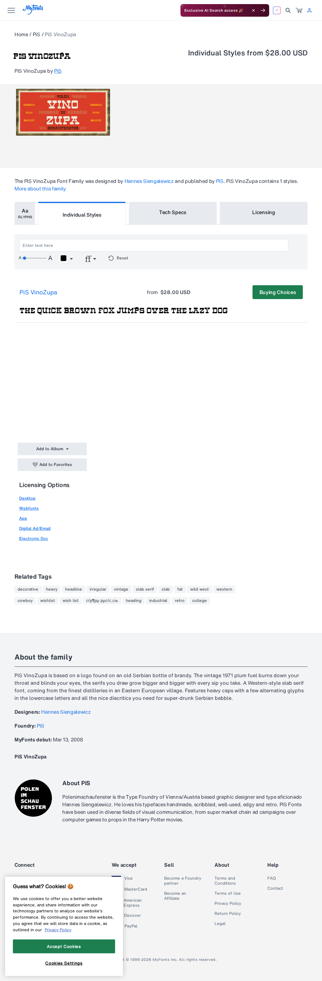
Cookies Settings (64, 963)
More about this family (40, 188)
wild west (199, 589)
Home (21, 34)
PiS (36, 34)
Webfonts (29, 508)
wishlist (47, 600)
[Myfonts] (33, 12)
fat (180, 589)
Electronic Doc (33, 539)
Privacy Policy (227, 903)
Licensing (263, 212)
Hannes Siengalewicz (149, 181)
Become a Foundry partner (182, 881)
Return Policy (227, 913)
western (224, 589)
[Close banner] (253, 10)
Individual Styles (82, 214)
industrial (158, 600)
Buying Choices (277, 292)
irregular (98, 589)
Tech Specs (172, 212)
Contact (275, 888)
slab (166, 589)
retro (180, 600)
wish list (71, 600)
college (199, 600)
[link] (299, 10)
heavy (52, 589)
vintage (121, 589)
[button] (66, 259)
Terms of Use (227, 893)
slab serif (145, 589)
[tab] (24, 213)
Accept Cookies (64, 946)
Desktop (27, 498)
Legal (219, 923)
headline (73, 589)
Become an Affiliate (175, 896)
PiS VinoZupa (38, 292)
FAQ (271, 878)
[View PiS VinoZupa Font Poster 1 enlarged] (63, 112)
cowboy (25, 600)
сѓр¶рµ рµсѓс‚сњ (102, 600)
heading (134, 600)
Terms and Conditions (225, 881)
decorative (28, 589)
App (23, 518)
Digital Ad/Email (35, 528)
